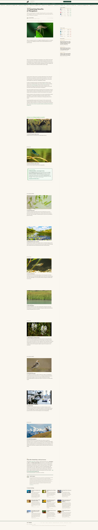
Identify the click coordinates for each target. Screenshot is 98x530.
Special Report (29, 7)
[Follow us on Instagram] (32, 524)
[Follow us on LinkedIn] (29, 524)
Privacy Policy (61, 522)
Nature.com (45, 83)
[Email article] (51, 18)
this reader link (32, 461)
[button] (62, 1)
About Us (44, 522)
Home (41, 522)
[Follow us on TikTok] (33, 524)
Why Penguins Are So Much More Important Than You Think (35, 511)
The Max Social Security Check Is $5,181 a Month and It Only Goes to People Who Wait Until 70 (65, 49)
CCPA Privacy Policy (66, 522)
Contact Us (46, 522)
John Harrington (32, 17)
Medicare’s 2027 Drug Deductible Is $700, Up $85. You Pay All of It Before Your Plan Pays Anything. (65, 54)
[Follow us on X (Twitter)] (28, 524)
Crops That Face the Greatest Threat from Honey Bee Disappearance (51, 501)
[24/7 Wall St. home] (28, 2)
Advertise (70, 522)
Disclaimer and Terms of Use (56, 522)
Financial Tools (50, 522)
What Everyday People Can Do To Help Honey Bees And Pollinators (66, 501)
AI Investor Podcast (68, 1)
